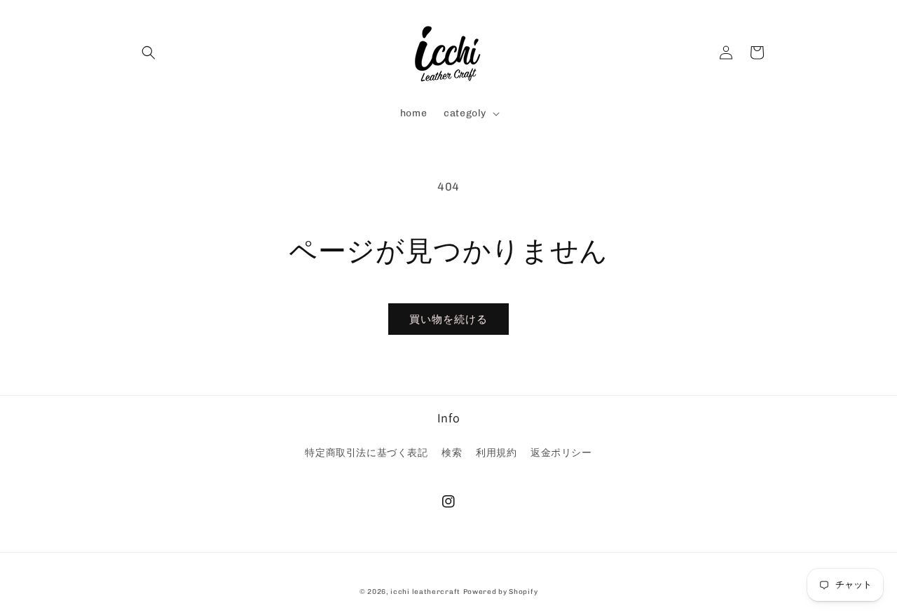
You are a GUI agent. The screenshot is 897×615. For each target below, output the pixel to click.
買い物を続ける (448, 319)
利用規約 (496, 453)
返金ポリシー (561, 453)
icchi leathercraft (425, 592)
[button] (148, 52)
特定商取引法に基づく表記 (366, 453)
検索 (451, 453)
